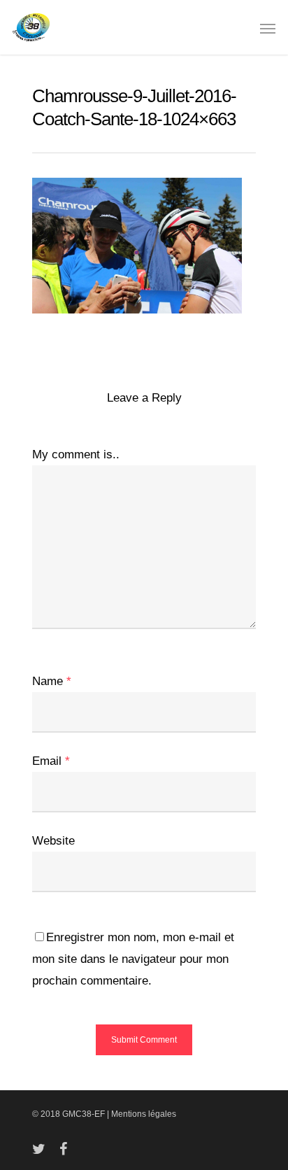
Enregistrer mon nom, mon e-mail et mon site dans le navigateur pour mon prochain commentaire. (133, 959)
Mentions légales (143, 1114)
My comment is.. (76, 454)
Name (51, 681)
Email (51, 761)
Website (53, 840)
